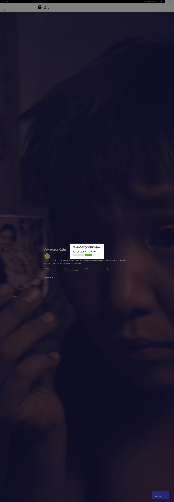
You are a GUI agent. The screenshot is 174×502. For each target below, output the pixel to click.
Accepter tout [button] (88, 255)
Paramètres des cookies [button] (78, 255)
